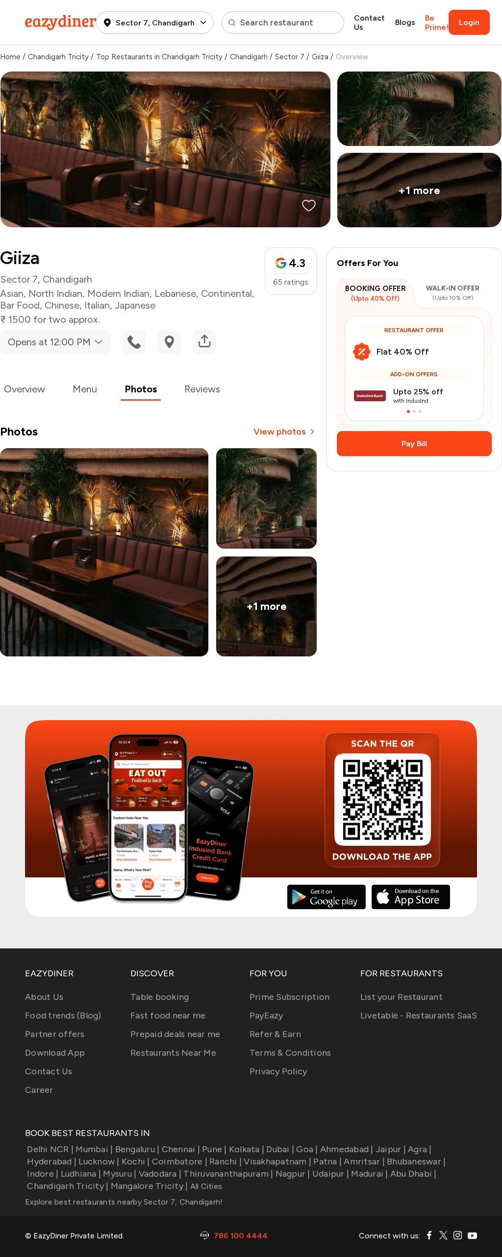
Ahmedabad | (347, 1149)
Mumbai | (94, 1149)
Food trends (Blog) (63, 1015)
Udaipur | (330, 1173)
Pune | (214, 1149)
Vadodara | (160, 1173)
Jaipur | (391, 1149)
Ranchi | (225, 1161)
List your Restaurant (401, 996)
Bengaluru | (137, 1149)
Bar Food (20, 305)
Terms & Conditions (290, 1052)
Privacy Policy (278, 1071)
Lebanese (175, 293)
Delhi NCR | (50, 1149)
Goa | (307, 1149)
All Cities (205, 1186)
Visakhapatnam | (277, 1161)
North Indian (55, 293)
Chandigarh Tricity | (67, 1186)
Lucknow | (98, 1161)
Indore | (42, 1173)
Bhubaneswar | (416, 1161)
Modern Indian (118, 293)
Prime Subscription (290, 996)
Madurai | (369, 1173)
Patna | (327, 1161)
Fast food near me (167, 1015)
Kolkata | (246, 1149)
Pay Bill (414, 443)
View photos (279, 431)
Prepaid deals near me (175, 1034)
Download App (55, 1052)
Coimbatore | (179, 1161)
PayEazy (266, 1015)
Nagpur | (293, 1173)
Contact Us (369, 22)
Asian (12, 293)
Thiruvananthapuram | (228, 1173)
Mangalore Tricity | (149, 1186)
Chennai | (181, 1149)
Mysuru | (119, 1173)
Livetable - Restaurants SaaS (418, 1015)
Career (39, 1090)
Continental (226, 293)
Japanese (135, 305)
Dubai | (280, 1149)
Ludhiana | (81, 1173)
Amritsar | (364, 1161)
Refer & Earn (275, 1034)
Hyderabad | (51, 1161)
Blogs (405, 22)
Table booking (159, 996)
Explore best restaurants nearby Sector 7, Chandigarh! (124, 1202)
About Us (44, 996)
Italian (97, 305)
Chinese (62, 305)
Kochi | (136, 1161)
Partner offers (55, 1034)
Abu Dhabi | (413, 1173)
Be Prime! (437, 22)
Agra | (420, 1149)
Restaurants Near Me (173, 1052)
